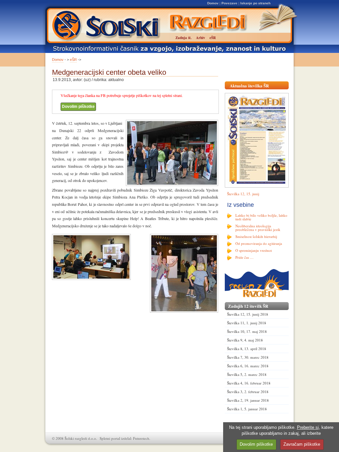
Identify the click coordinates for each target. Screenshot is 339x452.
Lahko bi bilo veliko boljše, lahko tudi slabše (261, 217)
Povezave (229, 3)
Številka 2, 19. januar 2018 (248, 400)
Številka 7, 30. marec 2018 (247, 357)
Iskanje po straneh (255, 3)
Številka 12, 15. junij (243, 193)
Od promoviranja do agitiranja (258, 243)
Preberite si (308, 427)
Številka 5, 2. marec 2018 (246, 374)
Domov (212, 3)
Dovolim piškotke (78, 106)
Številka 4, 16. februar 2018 (248, 383)
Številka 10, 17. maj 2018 (247, 331)
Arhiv (200, 37)
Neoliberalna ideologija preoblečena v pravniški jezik (257, 227)
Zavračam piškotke (301, 444)
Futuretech (141, 438)
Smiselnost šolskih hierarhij (256, 236)
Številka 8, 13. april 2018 (246, 348)
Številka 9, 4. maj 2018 (245, 340)
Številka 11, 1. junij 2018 (246, 322)
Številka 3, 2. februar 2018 (247, 391)
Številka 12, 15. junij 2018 (247, 314)
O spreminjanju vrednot (253, 250)
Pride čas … (244, 257)
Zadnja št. (183, 37)
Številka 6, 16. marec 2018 (247, 365)
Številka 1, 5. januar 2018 (247, 408)
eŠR (73, 60)
